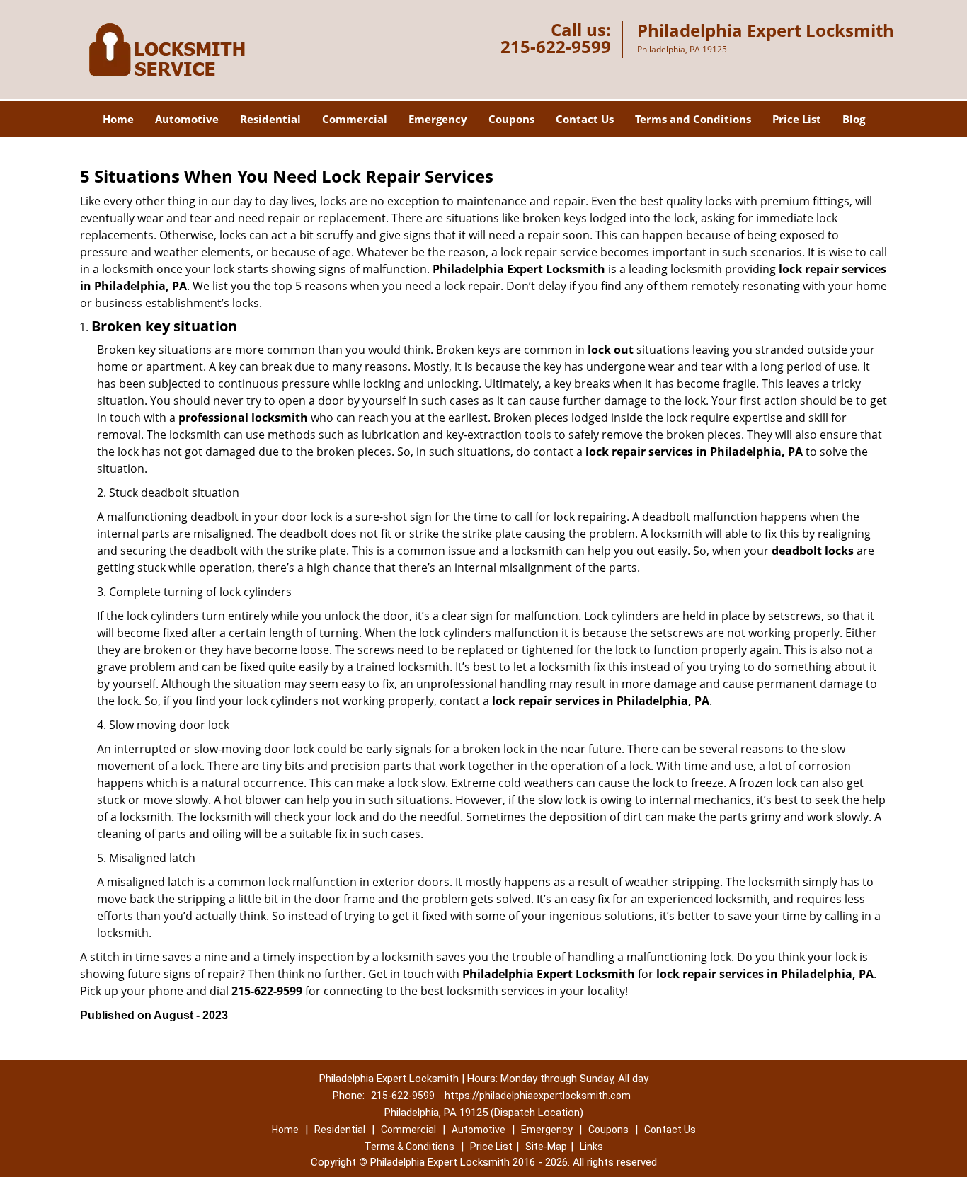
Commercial (354, 119)
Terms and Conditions (693, 119)
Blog (853, 119)
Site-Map (546, 1146)
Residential (270, 119)
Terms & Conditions (409, 1146)
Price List (796, 119)
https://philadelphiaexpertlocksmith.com (538, 1095)
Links (591, 1146)
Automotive (187, 119)
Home (118, 119)
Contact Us (585, 119)
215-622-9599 (555, 46)
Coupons (511, 119)
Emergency (437, 119)
